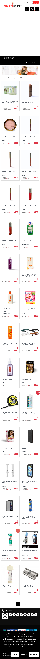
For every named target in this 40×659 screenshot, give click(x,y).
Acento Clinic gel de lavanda (9, 275)
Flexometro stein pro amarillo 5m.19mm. (10, 413)
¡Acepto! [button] (15, 654)
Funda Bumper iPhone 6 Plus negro (10, 517)
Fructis (4, 348)
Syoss (23, 382)
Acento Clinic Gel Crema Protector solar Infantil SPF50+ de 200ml (10, 310)
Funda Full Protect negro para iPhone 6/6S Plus (30, 482)
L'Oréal (4, 382)
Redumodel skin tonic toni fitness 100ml (9, 551)
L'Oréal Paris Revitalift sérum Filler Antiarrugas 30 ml (9, 378)
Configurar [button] (33, 654)
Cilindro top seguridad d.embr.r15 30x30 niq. (28, 586)
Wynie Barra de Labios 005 (9, 171)
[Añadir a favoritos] (17, 106)
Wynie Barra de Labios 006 (29, 136)
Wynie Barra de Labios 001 (9, 205)
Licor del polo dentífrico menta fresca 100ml (28, 240)
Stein (3, 417)
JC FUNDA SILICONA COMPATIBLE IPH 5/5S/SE (28, 413)
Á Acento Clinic (6, 279)
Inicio (27, 62)
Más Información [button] (7, 654)
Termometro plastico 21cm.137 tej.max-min (8, 586)
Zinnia (3, 106)
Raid (23, 521)
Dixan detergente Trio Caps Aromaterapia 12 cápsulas (29, 309)
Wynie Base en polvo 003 (8, 136)
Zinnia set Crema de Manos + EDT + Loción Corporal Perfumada (10, 103)
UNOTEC (24, 451)
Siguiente (27, 604)
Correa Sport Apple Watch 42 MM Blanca (10, 482)
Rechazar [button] (24, 654)
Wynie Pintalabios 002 (28, 102)
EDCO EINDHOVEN (26, 348)
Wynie (23, 106)
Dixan (23, 313)
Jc (22, 417)
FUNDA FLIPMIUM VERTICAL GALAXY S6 (29, 448)
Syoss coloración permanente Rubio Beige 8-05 (30, 378)
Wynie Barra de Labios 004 (29, 171)
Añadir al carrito (10, 113)
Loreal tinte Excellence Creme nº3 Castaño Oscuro (10, 448)
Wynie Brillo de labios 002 (29, 205)
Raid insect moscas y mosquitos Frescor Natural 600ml (29, 517)
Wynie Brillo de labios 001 (9, 240)
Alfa (3, 590)
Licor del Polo (26, 244)
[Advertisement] (20, 35)
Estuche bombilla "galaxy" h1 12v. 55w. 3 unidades (30, 551)
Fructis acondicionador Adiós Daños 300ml (9, 344)
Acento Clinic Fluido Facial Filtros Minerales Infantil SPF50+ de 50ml (29, 275)
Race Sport (25, 555)
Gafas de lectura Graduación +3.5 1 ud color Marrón (29, 344)
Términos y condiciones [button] (29, 647)
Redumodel (5, 555)
